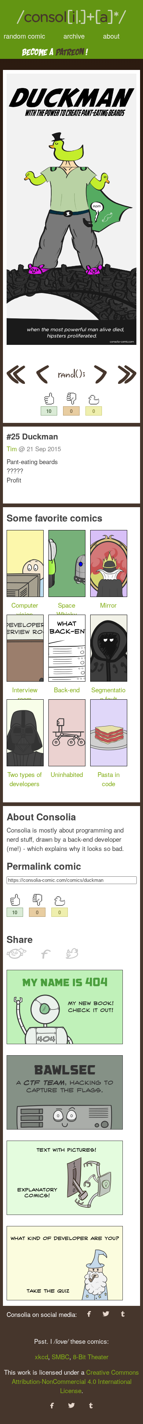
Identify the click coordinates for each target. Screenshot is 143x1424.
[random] (71, 380)
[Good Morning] (42, 380)
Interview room (24, 694)
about (111, 35)
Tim (12, 448)
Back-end (67, 689)
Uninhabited (67, 774)
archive (74, 35)
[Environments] (100, 380)
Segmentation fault (108, 694)
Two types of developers (24, 779)
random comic (24, 35)
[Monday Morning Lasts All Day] (16, 375)
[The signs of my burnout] (127, 375)
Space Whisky (66, 609)
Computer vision (24, 609)
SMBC (60, 1356)
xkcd (41, 1356)
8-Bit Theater (91, 1356)
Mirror (108, 604)
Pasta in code (109, 779)
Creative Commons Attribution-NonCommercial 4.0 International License (75, 1381)
